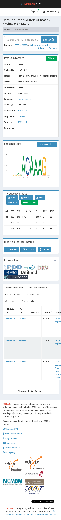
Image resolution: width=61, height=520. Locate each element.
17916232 (22, 110)
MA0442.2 (10, 340)
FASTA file (29, 249)
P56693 (21, 116)
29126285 (22, 122)
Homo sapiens (24, 99)
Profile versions (12, 447)
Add (53, 58)
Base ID (22, 311)
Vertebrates (44, 45)
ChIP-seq (33, 45)
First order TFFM (12, 294)
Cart (36, 11)
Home (8, 29)
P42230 (25, 45)
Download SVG (48, 144)
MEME (40, 197)
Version (35, 312)
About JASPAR (11, 429)
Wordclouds (10, 301)
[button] (3, 12)
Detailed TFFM (32, 294)
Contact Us (10, 443)
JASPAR (13, 197)
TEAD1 (17, 45)
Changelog (10, 452)
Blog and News (11, 438)
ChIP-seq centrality (38, 287)
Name (47, 312)
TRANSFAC (27, 197)
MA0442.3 (10, 318)
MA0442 (22, 318)
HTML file (12, 249)
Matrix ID (10, 311)
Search (47, 40)
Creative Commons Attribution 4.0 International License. (30, 514)
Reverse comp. (31, 202)
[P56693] (14, 267)
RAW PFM (13, 202)
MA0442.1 (10, 361)
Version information (14, 287)
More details (28, 301)
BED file (45, 249)
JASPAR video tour (13, 433)
